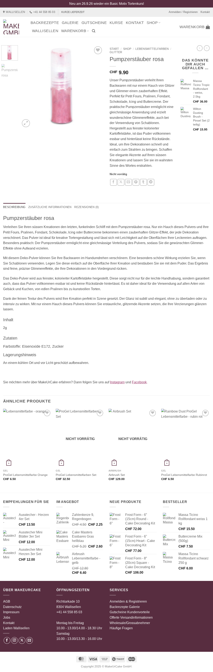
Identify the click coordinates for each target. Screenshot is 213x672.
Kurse (116, 23)
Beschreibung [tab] (14, 207)
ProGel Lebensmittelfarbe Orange (25, 474)
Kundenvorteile (138, 612)
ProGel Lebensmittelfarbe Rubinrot (184, 474)
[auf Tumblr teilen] (143, 182)
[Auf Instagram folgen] (14, 640)
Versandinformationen (136, 617)
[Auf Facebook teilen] (113, 182)
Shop (152, 23)
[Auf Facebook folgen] (7, 640)
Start (114, 48)
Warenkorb (73, 31)
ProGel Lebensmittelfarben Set (76, 474)
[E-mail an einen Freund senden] (128, 182)
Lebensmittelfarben (152, 48)
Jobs (6, 617)
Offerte (114, 617)
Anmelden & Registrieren (128, 601)
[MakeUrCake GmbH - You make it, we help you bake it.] (13, 27)
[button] (93, 31)
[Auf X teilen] (121, 182)
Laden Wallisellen (16, 628)
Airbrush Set (117, 474)
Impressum (11, 612)
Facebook (139, 382)
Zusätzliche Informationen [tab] (49, 207)
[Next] (96, 86)
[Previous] (27, 86)
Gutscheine (94, 23)
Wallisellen (45, 31)
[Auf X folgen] (22, 640)
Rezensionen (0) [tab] (86, 207)
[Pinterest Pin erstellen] (136, 182)
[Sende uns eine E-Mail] (29, 640)
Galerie (70, 23)
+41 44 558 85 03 (69, 612)
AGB (6, 601)
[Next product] (200, 48)
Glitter (116, 52)
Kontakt (205, 12)
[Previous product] (207, 48)
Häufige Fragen (121, 628)
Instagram (117, 382)
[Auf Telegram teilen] (150, 182)
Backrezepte (45, 23)
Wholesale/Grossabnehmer (130, 623)
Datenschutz (12, 607)
